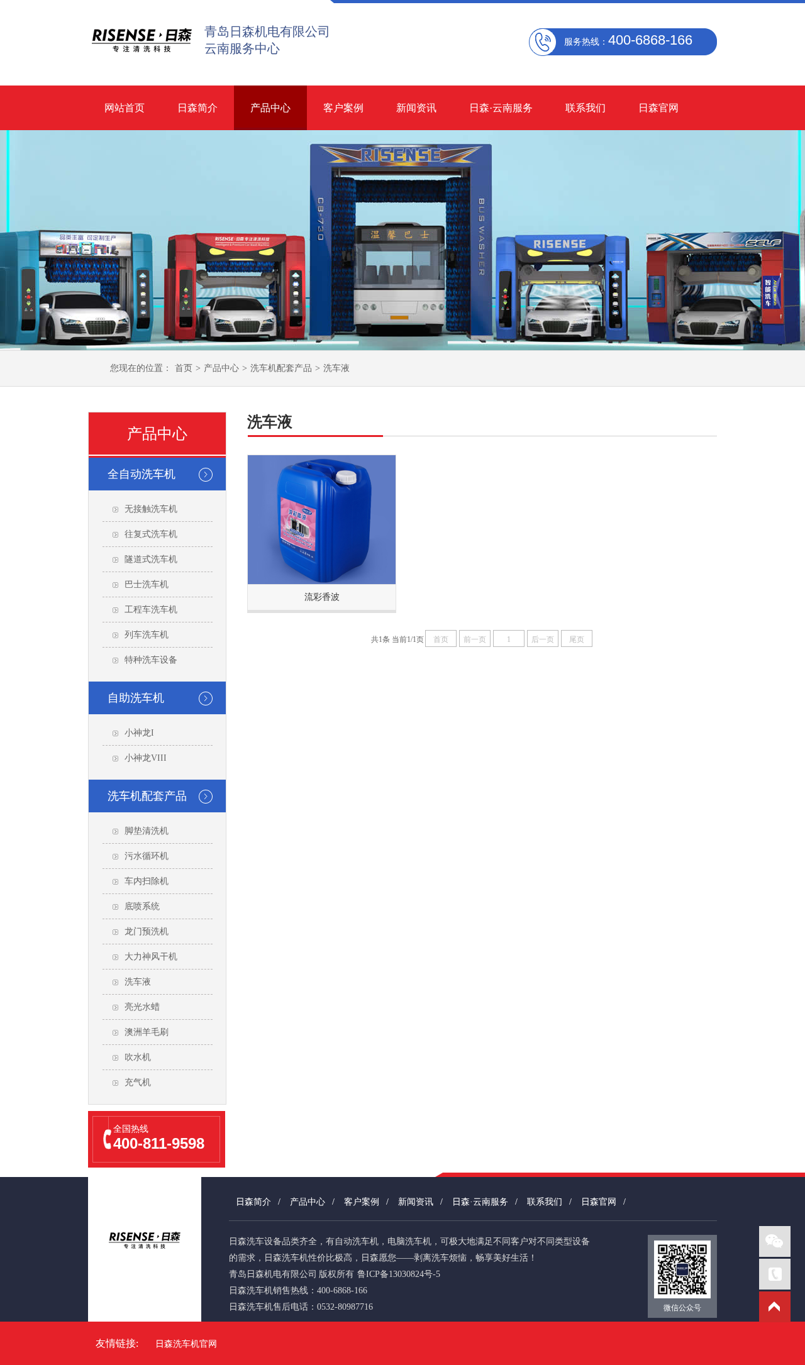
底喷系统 (142, 906)
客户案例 (343, 107)
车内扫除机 (147, 881)
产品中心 (270, 107)
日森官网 (658, 107)
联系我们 (585, 107)
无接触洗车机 (151, 509)
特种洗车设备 (151, 660)
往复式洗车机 (151, 534)
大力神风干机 (151, 956)
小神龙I (139, 733)
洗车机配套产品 (281, 368)
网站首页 (124, 107)
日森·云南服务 (501, 107)
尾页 (576, 639)
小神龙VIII (146, 758)
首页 (183, 368)
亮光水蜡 (142, 1007)
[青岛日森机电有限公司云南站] (142, 61)
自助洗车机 (136, 698)
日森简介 (197, 107)
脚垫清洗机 (147, 831)
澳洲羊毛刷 (147, 1032)
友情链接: (117, 1343)
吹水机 (138, 1057)
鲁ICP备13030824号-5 (398, 1274)
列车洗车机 (147, 634)
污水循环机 (147, 856)
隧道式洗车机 (151, 559)
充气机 (138, 1082)
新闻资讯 (416, 107)
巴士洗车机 (147, 584)
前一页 (475, 639)
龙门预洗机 (147, 931)
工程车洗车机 (151, 609)
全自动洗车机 (141, 474)
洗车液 (336, 368)
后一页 (542, 639)
